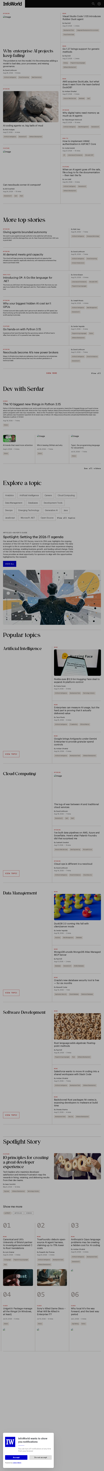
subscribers (17, 1463)
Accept (16, 1457)
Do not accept (40, 1457)
